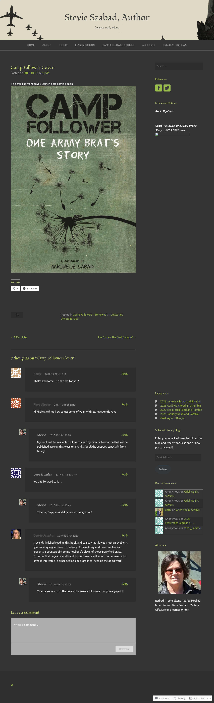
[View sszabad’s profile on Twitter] (167, 88)
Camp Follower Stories (118, 45)
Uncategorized (70, 318)
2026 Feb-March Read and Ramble (181, 409)
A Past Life (20, 337)
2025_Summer (193, 528)
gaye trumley (42, 474)
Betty (168, 509)
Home (31, 45)
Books (63, 45)
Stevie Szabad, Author (107, 17)
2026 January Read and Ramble (179, 413)
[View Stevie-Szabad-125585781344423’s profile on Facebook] (158, 88)
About (46, 45)
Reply (124, 373)
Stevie (45, 72)
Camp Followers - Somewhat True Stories (98, 314)
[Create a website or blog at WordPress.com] (12, 684)
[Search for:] (179, 66)
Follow (163, 469)
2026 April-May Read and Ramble (180, 405)
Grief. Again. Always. (172, 418)
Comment (124, 648)
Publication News (175, 45)
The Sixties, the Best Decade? (115, 337)
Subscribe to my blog (167, 430)
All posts (148, 45)
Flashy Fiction (85, 45)
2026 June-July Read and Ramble (180, 401)
